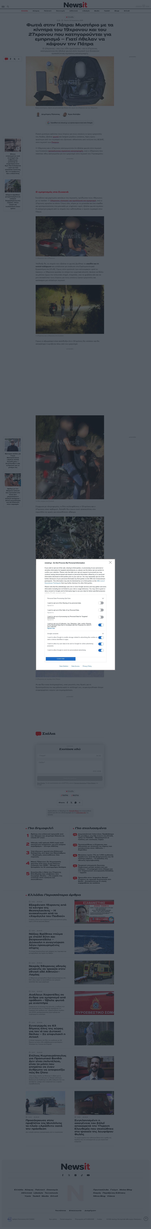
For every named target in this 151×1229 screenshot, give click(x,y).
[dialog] (75, 614)
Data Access (75, 666)
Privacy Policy (87, 666)
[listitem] (75, 598)
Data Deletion (63, 666)
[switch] (101, 603)
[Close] (111, 563)
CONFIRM (61, 659)
